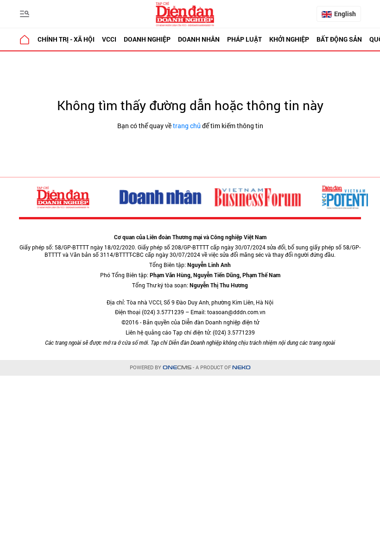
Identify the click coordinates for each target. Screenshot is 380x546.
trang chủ (187, 125)
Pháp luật (244, 39)
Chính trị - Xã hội (66, 39)
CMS (177, 368)
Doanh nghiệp (147, 39)
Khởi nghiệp (289, 39)
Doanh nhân (199, 39)
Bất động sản (339, 39)
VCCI (109, 39)
